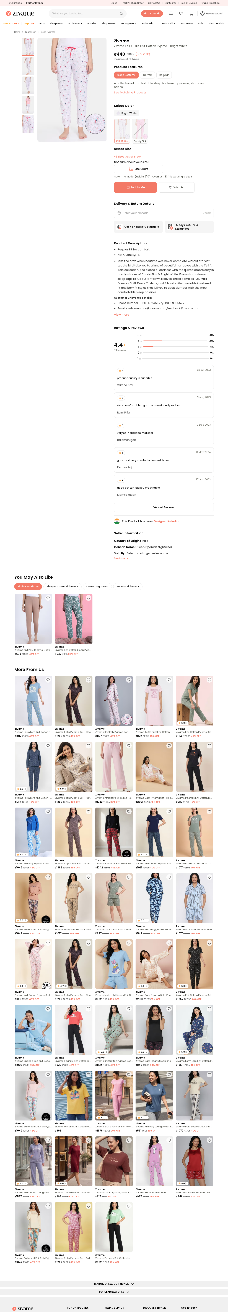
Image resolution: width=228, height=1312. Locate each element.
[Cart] (192, 13)
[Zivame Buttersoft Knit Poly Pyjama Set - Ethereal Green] (33, 1227)
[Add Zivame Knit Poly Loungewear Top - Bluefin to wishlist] (169, 1074)
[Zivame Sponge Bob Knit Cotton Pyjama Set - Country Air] (33, 1030)
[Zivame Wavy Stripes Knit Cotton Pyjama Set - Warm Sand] (73, 898)
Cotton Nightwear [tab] (97, 586)
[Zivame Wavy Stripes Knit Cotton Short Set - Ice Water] (194, 898)
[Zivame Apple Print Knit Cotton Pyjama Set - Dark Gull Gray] (73, 833)
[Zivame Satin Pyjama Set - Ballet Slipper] (73, 1227)
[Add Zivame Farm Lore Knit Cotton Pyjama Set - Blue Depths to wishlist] (48, 745)
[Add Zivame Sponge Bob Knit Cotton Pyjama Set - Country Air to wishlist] (48, 1009)
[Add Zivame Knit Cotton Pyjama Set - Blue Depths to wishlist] (169, 811)
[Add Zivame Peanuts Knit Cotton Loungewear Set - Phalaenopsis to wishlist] (169, 1140)
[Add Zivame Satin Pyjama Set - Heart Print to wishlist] (169, 745)
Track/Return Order (132, 3)
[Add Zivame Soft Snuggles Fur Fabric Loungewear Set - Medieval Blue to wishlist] (169, 877)
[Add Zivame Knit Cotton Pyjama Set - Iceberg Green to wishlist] (209, 680)
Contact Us (154, 3)
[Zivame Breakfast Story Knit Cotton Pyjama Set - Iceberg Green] (194, 833)
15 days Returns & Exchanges (186, 227)
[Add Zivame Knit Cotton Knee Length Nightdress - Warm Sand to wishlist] (169, 1272)
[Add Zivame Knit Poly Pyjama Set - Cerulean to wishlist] (48, 811)
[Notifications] (171, 13)
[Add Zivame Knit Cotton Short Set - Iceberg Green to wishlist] (129, 877)
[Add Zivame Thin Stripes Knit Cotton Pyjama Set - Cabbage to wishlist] (209, 1272)
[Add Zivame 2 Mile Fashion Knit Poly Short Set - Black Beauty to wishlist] (129, 1272)
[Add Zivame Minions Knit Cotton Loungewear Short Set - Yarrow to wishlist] (169, 1206)
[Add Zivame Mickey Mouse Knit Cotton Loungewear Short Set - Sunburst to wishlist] (48, 1272)
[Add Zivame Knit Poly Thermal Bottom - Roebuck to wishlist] (48, 598)
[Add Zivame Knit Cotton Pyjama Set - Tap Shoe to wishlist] (209, 943)
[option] (28, 47)
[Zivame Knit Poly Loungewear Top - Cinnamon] (114, 1161)
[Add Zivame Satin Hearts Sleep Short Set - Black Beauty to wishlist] (169, 1009)
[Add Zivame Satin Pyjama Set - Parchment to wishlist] (88, 745)
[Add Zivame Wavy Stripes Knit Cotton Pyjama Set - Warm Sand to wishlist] (88, 877)
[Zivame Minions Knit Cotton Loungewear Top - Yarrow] (73, 1096)
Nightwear (30, 32)
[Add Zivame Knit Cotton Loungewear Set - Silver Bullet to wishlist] (48, 1140)
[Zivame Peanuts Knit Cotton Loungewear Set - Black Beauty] (194, 767)
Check (207, 213)
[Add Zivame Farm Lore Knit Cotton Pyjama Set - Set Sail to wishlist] (209, 1009)
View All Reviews (163, 507)
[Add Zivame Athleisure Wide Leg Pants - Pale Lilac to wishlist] (129, 745)
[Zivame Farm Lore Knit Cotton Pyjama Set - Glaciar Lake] (33, 701)
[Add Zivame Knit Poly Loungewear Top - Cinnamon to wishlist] (129, 1140)
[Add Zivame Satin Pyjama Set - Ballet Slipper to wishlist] (88, 1206)
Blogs (114, 3)
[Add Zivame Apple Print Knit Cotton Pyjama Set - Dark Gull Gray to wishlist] (88, 811)
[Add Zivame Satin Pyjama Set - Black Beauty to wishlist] (88, 680)
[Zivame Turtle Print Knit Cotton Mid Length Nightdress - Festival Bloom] (154, 701)
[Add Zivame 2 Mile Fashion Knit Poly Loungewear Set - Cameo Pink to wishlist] (129, 1074)
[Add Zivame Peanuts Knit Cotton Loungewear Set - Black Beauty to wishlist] (209, 745)
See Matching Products (130, 92)
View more (121, 315)
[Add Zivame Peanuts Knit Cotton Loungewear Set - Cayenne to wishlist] (88, 1009)
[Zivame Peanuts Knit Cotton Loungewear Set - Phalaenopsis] (154, 1161)
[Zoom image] (72, 90)
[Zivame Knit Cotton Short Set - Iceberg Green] (114, 898)
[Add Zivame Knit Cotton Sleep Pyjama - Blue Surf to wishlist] (88, 598)
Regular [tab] (164, 75)
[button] (121, 13)
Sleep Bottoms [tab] (126, 75)
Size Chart (141, 169)
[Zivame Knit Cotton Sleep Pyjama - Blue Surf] (73, 619)
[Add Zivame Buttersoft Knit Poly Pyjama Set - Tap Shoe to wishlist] (129, 811)
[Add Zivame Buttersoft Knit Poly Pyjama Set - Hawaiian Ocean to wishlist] (88, 1272)
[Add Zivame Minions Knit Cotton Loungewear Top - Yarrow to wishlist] (88, 1074)
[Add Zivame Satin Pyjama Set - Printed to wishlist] (169, 943)
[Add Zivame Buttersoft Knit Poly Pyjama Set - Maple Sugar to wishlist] (48, 877)
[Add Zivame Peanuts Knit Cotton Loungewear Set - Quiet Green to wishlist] (129, 1206)
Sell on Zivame (189, 3)
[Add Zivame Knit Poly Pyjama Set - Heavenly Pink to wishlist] (129, 680)
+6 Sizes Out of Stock (127, 156)
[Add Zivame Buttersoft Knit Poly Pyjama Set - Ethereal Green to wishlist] (48, 1206)
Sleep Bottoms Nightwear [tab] (62, 586)
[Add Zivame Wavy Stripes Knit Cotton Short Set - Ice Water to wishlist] (209, 877)
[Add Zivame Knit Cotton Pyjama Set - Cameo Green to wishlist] (129, 1009)
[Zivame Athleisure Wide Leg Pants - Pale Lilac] (114, 767)
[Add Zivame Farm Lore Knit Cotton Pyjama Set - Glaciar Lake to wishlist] (48, 680)
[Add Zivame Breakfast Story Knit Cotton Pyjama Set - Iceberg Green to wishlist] (209, 811)
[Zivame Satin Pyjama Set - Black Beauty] (73, 701)
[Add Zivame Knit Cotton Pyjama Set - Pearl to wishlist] (48, 943)
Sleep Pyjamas (48, 32)
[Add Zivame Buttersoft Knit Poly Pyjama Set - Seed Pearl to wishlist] (48, 1074)
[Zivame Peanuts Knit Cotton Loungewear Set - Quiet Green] (114, 1227)
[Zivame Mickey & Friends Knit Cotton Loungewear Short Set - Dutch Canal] (114, 964)
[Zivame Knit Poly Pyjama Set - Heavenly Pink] (114, 701)
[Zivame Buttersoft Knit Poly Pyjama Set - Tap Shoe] (114, 833)
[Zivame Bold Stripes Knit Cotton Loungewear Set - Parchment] (194, 1096)
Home (17, 32)
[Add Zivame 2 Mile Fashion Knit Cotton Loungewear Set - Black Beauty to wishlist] (209, 1206)
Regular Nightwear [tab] (128, 586)
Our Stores (170, 3)
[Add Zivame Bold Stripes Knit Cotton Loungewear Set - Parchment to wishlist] (209, 1074)
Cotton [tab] (147, 75)
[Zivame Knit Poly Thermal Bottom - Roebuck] (33, 619)
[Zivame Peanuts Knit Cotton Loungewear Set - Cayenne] (73, 1030)
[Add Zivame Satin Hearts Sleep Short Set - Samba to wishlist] (209, 1140)
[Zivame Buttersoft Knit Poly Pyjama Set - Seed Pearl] (33, 1096)
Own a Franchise (210, 3)
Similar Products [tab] (28, 586)
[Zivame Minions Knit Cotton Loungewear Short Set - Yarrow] (154, 1227)
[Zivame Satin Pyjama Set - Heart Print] (154, 767)
